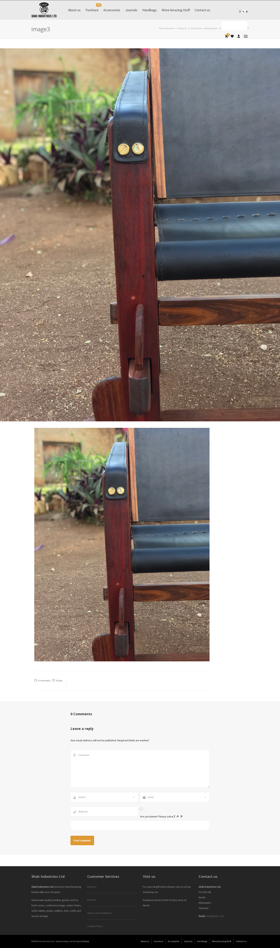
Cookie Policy (95, 926)
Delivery (92, 886)
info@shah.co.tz (215, 916)
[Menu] (246, 36)
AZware (85, 941)
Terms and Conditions (99, 913)
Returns (91, 900)
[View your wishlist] (232, 36)
